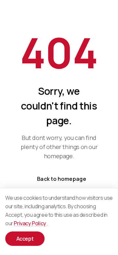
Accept (25, 238)
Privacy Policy (30, 223)
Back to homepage (61, 178)
